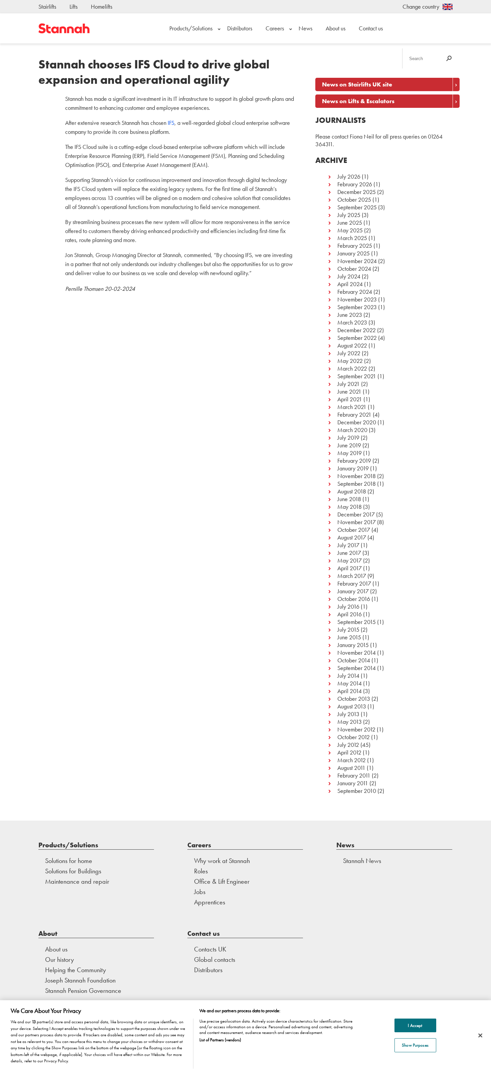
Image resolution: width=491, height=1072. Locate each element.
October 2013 (353, 698)
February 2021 (354, 414)
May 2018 (349, 506)
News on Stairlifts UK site (357, 84)
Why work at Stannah (222, 860)
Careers (275, 28)
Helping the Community (75, 970)
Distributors (239, 28)
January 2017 (353, 591)
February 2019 (354, 460)
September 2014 (356, 668)
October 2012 (353, 737)
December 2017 (356, 514)
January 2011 (352, 783)
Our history (59, 959)
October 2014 (353, 660)
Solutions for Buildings (73, 871)
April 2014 (349, 691)
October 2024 (354, 268)
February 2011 (353, 775)
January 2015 (353, 645)
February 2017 (354, 583)
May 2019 (349, 453)
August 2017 (351, 537)
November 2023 (357, 299)
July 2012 (348, 744)
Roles (201, 871)
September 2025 (357, 207)
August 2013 (351, 706)
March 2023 (352, 322)
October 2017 (353, 529)
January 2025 (353, 253)
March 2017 (351, 576)
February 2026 (354, 184)
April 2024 (350, 284)
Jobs (199, 891)
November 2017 (356, 522)
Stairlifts (47, 6)
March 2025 (352, 238)
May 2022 (350, 361)
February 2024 (354, 291)
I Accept (415, 1025)
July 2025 (348, 215)
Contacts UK (210, 949)
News (305, 28)
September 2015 (356, 622)
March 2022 (352, 368)
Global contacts (214, 959)
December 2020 (356, 422)
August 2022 (352, 345)
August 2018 (351, 491)
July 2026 (348, 176)
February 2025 (354, 245)
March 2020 (352, 430)
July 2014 (348, 675)
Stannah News (362, 860)
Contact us (371, 28)
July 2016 (348, 606)
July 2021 (348, 384)
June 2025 (349, 222)
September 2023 (357, 307)
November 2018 (356, 476)
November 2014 (356, 652)
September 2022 (357, 338)
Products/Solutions (190, 28)
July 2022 (348, 353)
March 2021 (351, 407)
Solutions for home (68, 860)
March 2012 (351, 760)
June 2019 (349, 445)
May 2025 (350, 230)
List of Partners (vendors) (220, 1040)
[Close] (480, 1035)
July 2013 (348, 714)
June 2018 (349, 499)
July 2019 (348, 437)
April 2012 (349, 752)
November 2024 (357, 261)
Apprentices (209, 902)
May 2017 (349, 560)
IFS (171, 123)
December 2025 (356, 192)
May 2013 (349, 721)
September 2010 (356, 791)
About (47, 933)
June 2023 (349, 314)
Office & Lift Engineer (222, 881)
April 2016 (349, 614)
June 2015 (349, 637)
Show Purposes (415, 1045)
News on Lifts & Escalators (358, 101)
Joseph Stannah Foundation (80, 980)
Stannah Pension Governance (83, 990)
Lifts (73, 6)
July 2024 (348, 276)
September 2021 (356, 376)
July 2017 (348, 545)
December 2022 (356, 330)
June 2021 (349, 391)
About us (335, 28)
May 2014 (349, 683)
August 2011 (351, 768)
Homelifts (101, 6)
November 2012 (356, 729)
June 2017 (349, 553)
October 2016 (353, 599)
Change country (420, 6)
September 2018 (356, 483)
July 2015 (348, 629)
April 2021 (349, 399)
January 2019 (353, 468)
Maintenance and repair (77, 881)
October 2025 (354, 199)
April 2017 (349, 568)
